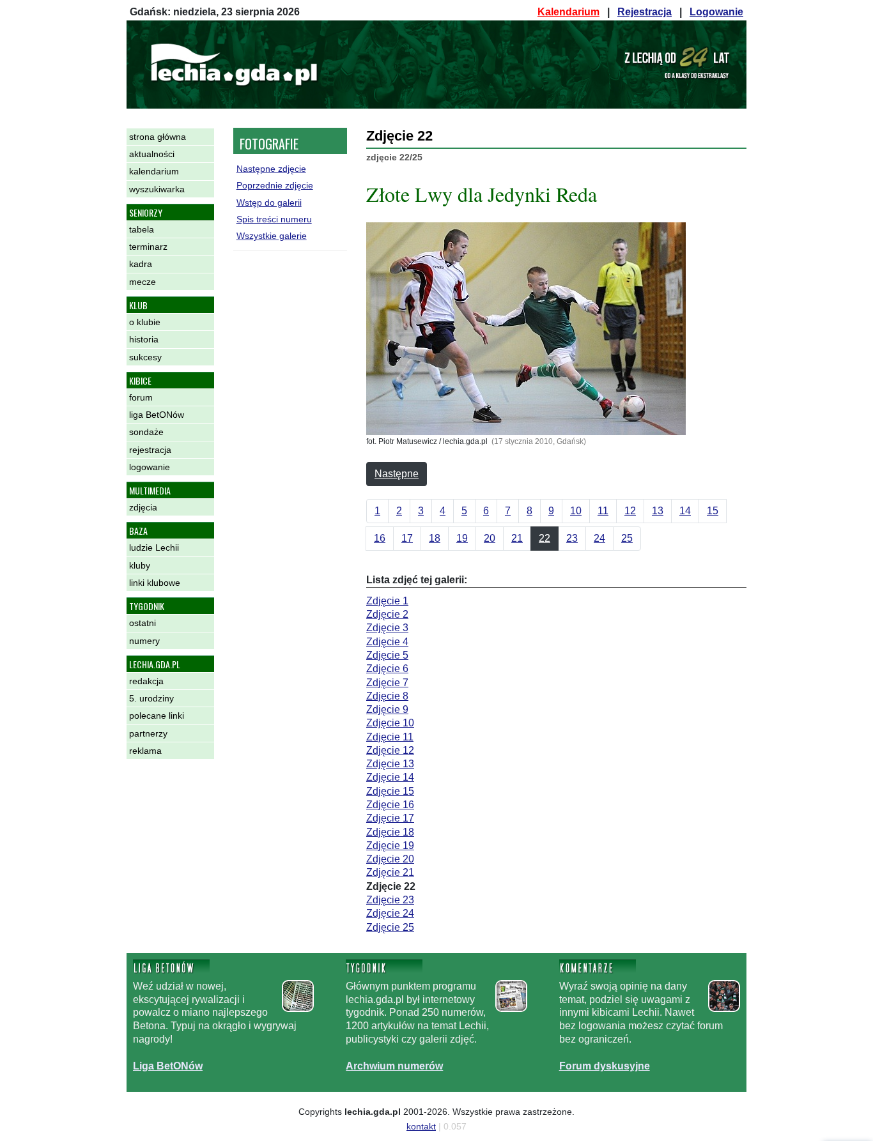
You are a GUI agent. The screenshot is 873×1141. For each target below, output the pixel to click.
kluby (139, 565)
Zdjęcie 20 (390, 859)
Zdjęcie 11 (389, 736)
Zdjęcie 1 (387, 600)
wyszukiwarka (157, 189)
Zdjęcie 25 (390, 927)
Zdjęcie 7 (387, 682)
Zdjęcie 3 (387, 627)
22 (544, 538)
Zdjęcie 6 (387, 668)
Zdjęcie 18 (390, 832)
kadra (140, 264)
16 (379, 538)
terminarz (148, 246)
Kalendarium (568, 11)
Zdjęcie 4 (387, 641)
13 (657, 510)
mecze (142, 282)
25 (627, 538)
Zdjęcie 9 (387, 709)
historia (143, 339)
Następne (397, 473)
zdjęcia (143, 507)
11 (603, 510)
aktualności (151, 154)
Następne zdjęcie (271, 169)
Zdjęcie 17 (390, 818)
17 (407, 538)
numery (144, 641)
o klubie (144, 322)
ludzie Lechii (154, 547)
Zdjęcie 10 (390, 722)
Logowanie (716, 11)
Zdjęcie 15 (390, 791)
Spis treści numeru (274, 219)
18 (434, 538)
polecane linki (156, 715)
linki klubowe (154, 583)
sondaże (146, 432)
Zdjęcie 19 (390, 845)
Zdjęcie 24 (390, 913)
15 (712, 510)
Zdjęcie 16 (390, 804)
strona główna (157, 137)
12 (630, 510)
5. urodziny (151, 698)
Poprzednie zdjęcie (274, 185)
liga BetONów (156, 415)
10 (576, 510)
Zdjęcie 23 (390, 899)
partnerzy (148, 733)
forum (141, 397)
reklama (145, 751)
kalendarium (154, 171)
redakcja (146, 681)
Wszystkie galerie (271, 236)
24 (599, 538)
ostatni (142, 623)
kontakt (421, 1126)
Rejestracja (644, 11)
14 (685, 510)
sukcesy (145, 357)
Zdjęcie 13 (390, 763)
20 (489, 538)
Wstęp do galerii (269, 202)
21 (517, 538)
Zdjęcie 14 (390, 777)
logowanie (149, 467)
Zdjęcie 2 (387, 614)
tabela (141, 229)
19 (462, 538)
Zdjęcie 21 (390, 872)
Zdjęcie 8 (387, 696)
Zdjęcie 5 (387, 655)
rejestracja (150, 450)
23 (572, 538)
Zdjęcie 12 (390, 750)
